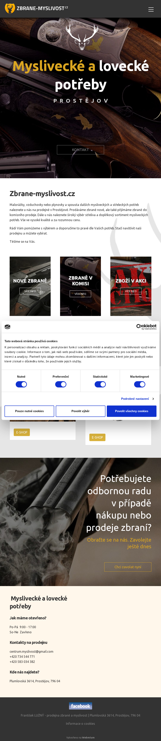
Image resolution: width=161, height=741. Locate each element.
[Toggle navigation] (151, 9)
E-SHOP (21, 432)
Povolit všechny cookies (131, 411)
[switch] (60, 384)
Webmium (88, 737)
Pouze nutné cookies (29, 411)
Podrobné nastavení (135, 398)
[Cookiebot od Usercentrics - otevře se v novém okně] (139, 327)
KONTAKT (80, 150)
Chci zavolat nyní (127, 567)
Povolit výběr (80, 411)
